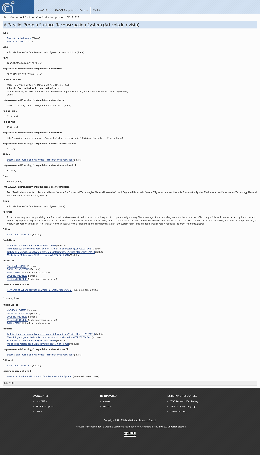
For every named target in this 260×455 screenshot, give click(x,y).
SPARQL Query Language (183, 406)
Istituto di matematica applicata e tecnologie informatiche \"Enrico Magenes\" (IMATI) (51, 251)
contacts (107, 406)
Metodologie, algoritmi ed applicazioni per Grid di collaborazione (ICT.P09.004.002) (49, 248)
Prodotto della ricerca (18, 38)
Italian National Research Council (139, 420)
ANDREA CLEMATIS (16, 266)
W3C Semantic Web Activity (184, 401)
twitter (106, 401)
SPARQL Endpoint (64, 10)
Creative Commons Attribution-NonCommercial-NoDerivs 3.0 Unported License (145, 426)
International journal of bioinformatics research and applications (40, 159)
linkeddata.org (178, 411)
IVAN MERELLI (14, 272)
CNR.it (96, 10)
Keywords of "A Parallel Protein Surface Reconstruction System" (39, 289)
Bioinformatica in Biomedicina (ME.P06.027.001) (31, 245)
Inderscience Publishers (19, 234)
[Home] (17, 7)
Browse (83, 10)
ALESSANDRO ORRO (17, 279)
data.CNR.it (43, 10)
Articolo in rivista (15, 41)
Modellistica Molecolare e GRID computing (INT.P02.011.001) (38, 255)
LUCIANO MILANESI (17, 275)
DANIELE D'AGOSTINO (18, 269)
